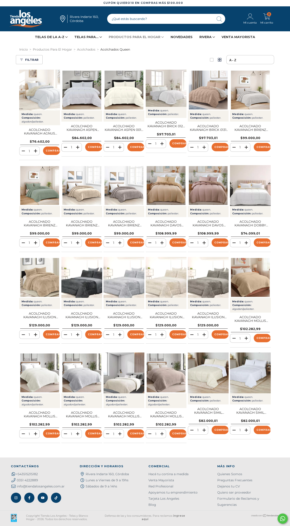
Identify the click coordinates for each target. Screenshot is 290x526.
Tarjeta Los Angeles (163, 498)
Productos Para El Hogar (52, 49)
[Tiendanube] (265, 516)
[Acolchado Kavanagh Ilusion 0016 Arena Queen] (39, 277)
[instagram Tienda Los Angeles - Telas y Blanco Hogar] (16, 498)
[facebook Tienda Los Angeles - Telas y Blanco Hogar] (29, 498)
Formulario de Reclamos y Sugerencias (238, 501)
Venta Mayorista (238, 37)
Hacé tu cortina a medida (168, 474)
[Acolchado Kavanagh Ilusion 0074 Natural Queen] (166, 277)
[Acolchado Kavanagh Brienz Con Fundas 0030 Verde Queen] (39, 185)
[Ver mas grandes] (211, 59)
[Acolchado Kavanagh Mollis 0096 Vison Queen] (166, 372)
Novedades (182, 37)
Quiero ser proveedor (234, 492)
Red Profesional (160, 486)
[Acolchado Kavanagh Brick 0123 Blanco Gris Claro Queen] (166, 88)
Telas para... (86, 37)
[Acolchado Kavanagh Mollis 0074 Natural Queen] (124, 372)
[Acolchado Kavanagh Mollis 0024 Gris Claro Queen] (81, 372)
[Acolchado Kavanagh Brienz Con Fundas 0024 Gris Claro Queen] (250, 90)
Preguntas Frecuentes (234, 480)
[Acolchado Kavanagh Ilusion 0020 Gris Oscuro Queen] (81, 277)
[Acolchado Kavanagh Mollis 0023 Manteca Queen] (39, 372)
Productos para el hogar (135, 37)
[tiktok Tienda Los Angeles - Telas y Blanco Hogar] (56, 498)
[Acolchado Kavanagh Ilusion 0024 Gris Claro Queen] (124, 277)
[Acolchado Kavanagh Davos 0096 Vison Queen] (208, 185)
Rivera (206, 37)
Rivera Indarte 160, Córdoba (107, 474)
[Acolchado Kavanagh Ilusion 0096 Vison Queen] (208, 277)
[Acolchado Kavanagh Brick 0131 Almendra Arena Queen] (208, 90)
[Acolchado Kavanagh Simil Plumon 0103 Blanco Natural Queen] (208, 372)
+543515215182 (27, 474)
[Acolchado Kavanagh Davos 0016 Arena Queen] (166, 185)
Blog (152, 504)
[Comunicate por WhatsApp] (283, 519)
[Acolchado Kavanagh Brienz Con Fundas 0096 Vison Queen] (124, 185)
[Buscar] (219, 19)
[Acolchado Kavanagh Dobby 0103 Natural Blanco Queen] (250, 185)
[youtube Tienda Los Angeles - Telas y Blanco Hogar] (43, 498)
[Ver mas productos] (219, 59)
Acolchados (86, 49)
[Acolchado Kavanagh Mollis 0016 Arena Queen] (250, 277)
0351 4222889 (27, 480)
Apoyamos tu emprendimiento (173, 492)
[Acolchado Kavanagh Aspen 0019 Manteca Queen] (124, 90)
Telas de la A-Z (50, 37)
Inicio (23, 49)
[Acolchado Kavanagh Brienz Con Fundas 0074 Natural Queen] (81, 185)
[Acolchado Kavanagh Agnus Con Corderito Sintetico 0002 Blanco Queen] (39, 90)
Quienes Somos (229, 474)
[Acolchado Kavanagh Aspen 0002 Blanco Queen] (81, 90)
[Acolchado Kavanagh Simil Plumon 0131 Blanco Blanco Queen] (250, 372)
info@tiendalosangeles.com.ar (41, 486)
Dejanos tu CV (228, 486)
